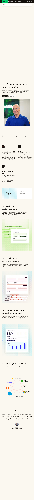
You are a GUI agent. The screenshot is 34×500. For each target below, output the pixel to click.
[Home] (3, 4)
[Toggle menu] (31, 5)
